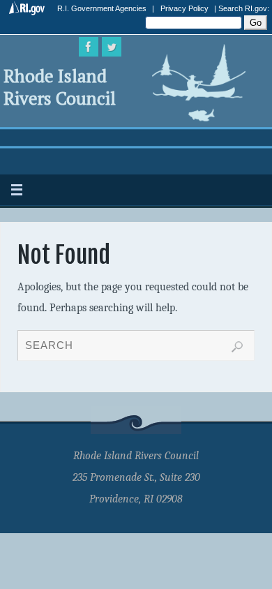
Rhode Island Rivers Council (59, 87)
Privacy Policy (184, 8)
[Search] (237, 347)
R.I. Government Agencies (101, 8)
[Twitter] (111, 47)
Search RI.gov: (243, 8)
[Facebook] (88, 47)
